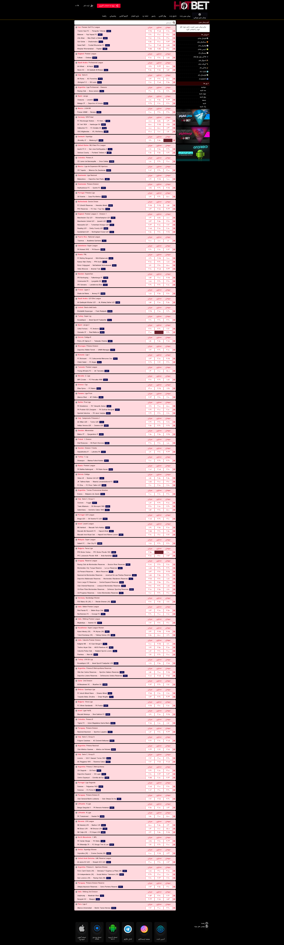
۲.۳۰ (150, 285)
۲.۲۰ (150, 34)
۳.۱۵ (150, 578)
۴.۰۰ (150, 45)
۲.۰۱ (150, 460)
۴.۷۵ (159, 124)
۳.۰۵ (159, 31)
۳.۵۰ (168, 82)
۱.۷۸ (168, 589)
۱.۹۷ (150, 623)
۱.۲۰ (168, 644)
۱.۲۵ (168, 388)
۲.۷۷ (159, 362)
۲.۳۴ (150, 749)
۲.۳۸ (150, 103)
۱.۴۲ (150, 631)
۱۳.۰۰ (150, 388)
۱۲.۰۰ (150, 131)
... (168, 140)
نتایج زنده (173, 16)
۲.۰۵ (150, 228)
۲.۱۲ (168, 225)
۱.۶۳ (150, 209)
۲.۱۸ (150, 38)
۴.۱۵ (159, 70)
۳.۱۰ (168, 34)
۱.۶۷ (150, 78)
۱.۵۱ (150, 341)
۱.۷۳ (150, 610)
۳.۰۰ (159, 34)
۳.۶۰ (159, 232)
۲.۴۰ (168, 91)
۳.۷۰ (159, 57)
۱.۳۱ (168, 121)
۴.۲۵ (159, 205)
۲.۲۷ (150, 740)
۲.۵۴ (150, 895)
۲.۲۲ (168, 895)
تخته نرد (145, 16)
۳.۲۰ (168, 103)
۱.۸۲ (150, 651)
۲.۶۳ (168, 41)
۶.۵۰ (150, 635)
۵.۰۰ (168, 66)
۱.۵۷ (168, 70)
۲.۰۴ (150, 170)
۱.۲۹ (150, 258)
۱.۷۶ (150, 654)
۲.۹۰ (168, 31)
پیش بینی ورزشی (200, 17)
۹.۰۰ (168, 179)
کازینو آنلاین (123, 16)
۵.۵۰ (159, 121)
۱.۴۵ (168, 124)
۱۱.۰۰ (150, 240)
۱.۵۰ (150, 816)
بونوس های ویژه (199, 926)
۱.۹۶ (168, 723)
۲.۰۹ (150, 564)
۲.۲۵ (150, 31)
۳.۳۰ (168, 149)
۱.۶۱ (150, 265)
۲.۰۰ (150, 112)
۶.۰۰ (159, 371)
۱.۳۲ (168, 128)
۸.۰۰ (150, 121)
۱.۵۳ (168, 899)
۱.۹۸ (150, 543)
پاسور (153, 16)
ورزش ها (204, 34)
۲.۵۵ (150, 49)
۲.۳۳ (168, 269)
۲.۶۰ (168, 485)
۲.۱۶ (168, 684)
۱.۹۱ (150, 149)
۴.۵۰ (150, 70)
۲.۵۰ (150, 41)
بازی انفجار (135, 16)
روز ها (205, 83)
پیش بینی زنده (185, 16)
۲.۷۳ (168, 249)
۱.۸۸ (168, 262)
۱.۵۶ (168, 205)
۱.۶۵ (150, 188)
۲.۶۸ (168, 422)
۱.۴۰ (150, 140)
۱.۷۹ (150, 527)
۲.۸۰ (168, 228)
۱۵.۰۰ (168, 371)
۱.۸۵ (168, 45)
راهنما (104, 16)
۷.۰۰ (159, 131)
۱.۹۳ (168, 555)
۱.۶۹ (150, 714)
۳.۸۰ (150, 57)
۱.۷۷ (150, 350)
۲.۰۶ (150, 469)
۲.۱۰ (168, 397)
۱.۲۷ (150, 179)
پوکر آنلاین (162, 16)
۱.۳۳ (168, 853)
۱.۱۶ (168, 131)
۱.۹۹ (150, 582)
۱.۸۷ (150, 503)
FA (78, 5)
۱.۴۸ (150, 66)
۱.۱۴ (150, 371)
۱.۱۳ (150, 828)
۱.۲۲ (150, 217)
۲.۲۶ (168, 534)
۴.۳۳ (159, 66)
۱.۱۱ (168, 240)
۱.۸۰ (150, 100)
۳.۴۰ (159, 161)
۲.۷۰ (168, 413)
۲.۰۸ (150, 675)
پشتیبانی (113, 16)
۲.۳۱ (168, 152)
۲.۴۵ (150, 311)
